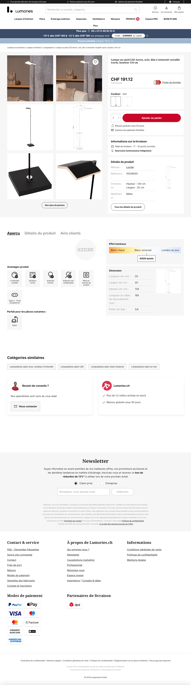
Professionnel (74, 565)
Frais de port (14, 565)
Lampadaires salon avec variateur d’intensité (31, 366)
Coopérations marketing (80, 560)
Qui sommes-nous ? (78, 549)
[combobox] (92, 9)
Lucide (130, 167)
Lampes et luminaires (16, 47)
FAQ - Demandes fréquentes (23, 549)
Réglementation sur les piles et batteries (131, 660)
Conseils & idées (91, 580)
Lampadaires (48, 47)
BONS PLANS (170, 19)
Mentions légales (136, 560)
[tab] (13, 233)
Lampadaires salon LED (72, 366)
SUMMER (128, 35)
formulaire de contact (73, 520)
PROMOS (130, 19)
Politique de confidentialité (133, 520)
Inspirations (73, 580)
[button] (30, 127)
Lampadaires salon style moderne (107, 366)
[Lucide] (85, 249)
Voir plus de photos (55, 205)
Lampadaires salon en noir (144, 366)
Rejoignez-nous (75, 570)
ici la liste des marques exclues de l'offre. (116, 524)
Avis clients (70, 233)
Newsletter (73, 554)
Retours (11, 570)
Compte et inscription (19, 585)
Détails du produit (40, 233)
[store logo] (20, 10)
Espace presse (75, 575)
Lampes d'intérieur (34, 47)
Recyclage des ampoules (160, 660)
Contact (11, 560)
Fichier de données (171, 82)
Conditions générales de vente (144, 549)
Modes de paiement (18, 575)
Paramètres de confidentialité (33, 660)
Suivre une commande (19, 554)
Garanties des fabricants (21, 580)
